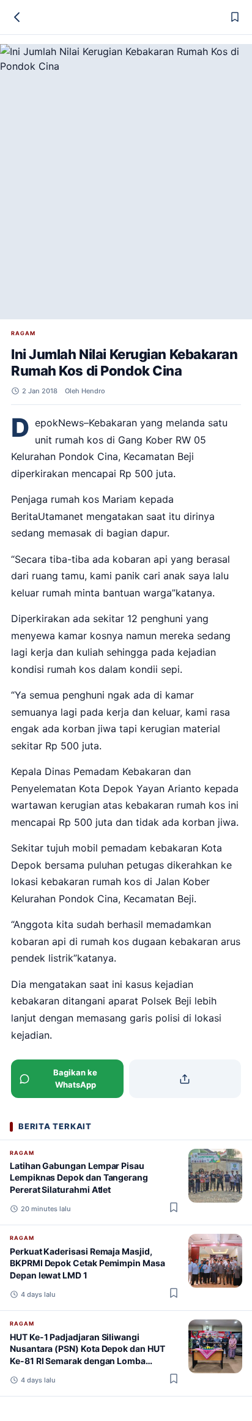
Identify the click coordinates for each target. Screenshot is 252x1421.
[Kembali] (17, 17)
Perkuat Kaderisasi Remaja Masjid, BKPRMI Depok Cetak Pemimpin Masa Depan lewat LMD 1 (87, 1263)
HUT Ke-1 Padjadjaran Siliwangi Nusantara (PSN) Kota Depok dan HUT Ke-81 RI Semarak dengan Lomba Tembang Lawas (87, 1355)
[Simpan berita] (235, 17)
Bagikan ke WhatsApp (75, 1078)
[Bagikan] (185, 1078)
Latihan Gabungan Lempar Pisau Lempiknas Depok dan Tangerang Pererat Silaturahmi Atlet (79, 1177)
